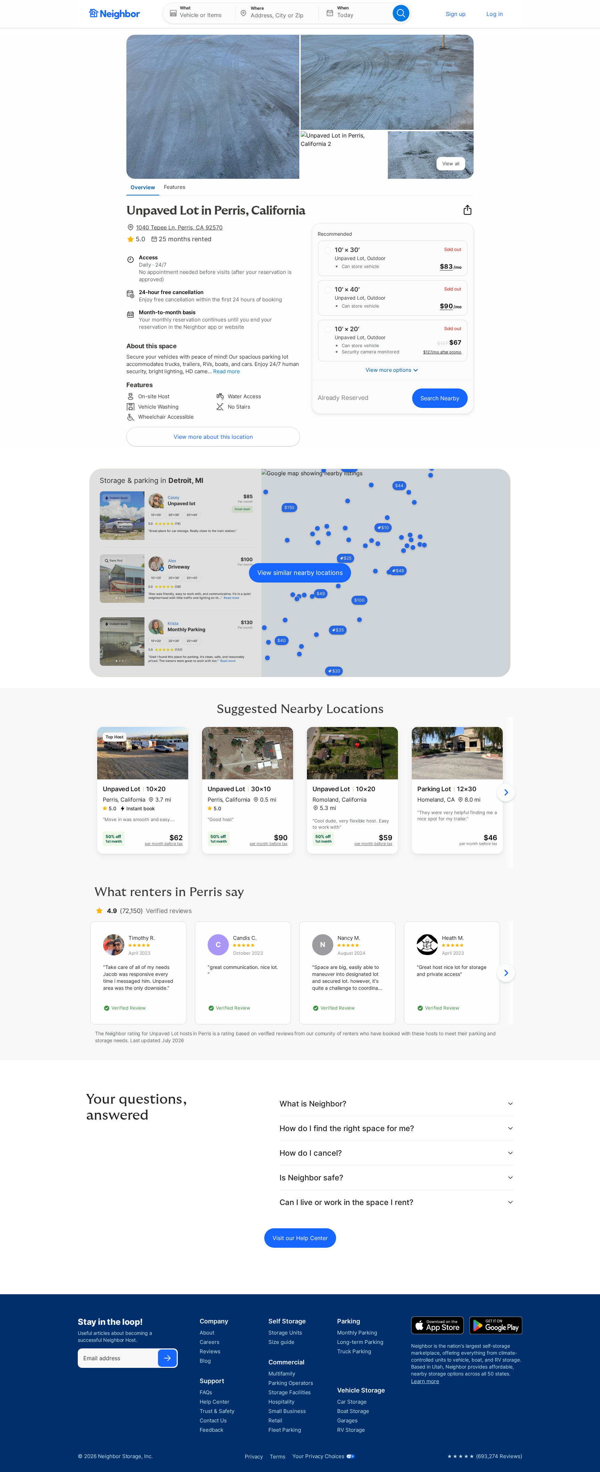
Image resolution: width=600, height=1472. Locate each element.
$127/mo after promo (442, 352)
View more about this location (213, 436)
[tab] (142, 187)
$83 (446, 266)
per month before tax (164, 843)
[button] (199, 13)
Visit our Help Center (300, 1238)
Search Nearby (439, 398)
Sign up (456, 13)
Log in (494, 13)
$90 (446, 306)
